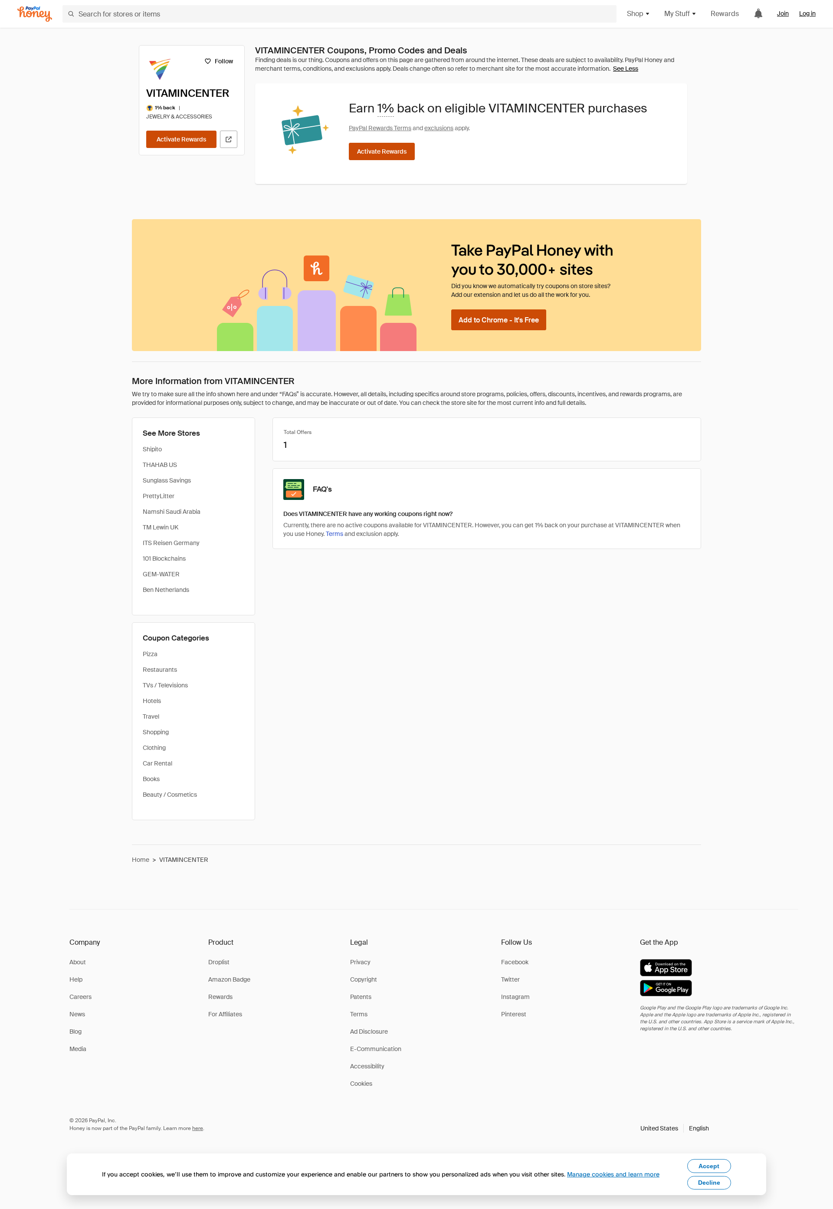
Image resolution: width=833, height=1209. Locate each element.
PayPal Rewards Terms (380, 128)
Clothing (154, 748)
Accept (709, 1166)
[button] (674, 1128)
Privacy (360, 962)
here (197, 1128)
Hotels (152, 701)
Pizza (150, 654)
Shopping (156, 732)
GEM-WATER (161, 574)
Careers (80, 997)
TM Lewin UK (160, 527)
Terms (334, 534)
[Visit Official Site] (228, 139)
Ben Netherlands (166, 590)
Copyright (363, 979)
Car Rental (157, 763)
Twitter (510, 979)
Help (75, 979)
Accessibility (367, 1066)
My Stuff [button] (677, 13)
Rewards (725, 13)
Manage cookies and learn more (613, 1174)
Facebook (514, 962)
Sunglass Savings (167, 480)
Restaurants (160, 669)
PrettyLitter (158, 496)
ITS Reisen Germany (171, 543)
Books (151, 779)
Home (140, 860)
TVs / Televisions (165, 685)
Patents (360, 997)
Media (77, 1049)
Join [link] (783, 13)
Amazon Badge (229, 979)
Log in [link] (807, 13)
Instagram (515, 997)
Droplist (219, 962)
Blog (75, 1031)
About (77, 962)
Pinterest (513, 1014)
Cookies (361, 1083)
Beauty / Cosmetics (170, 794)
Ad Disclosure (369, 1031)
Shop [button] (635, 13)
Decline (709, 1182)
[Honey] (34, 14)
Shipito (152, 449)
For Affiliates (225, 1014)
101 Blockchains (164, 558)
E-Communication (375, 1049)
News (77, 1014)
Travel (151, 716)
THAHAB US (160, 465)
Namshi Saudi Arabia (171, 512)
